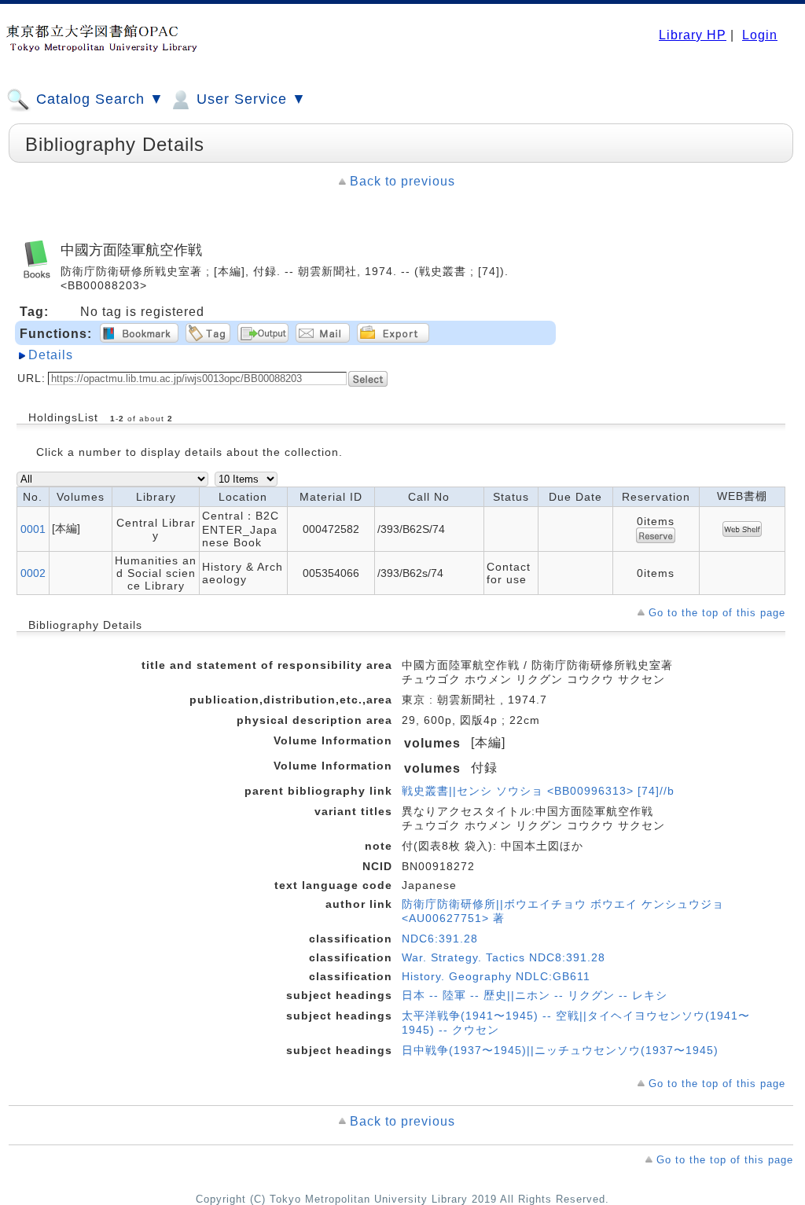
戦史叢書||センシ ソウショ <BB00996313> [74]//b (538, 790)
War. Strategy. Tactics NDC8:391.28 (503, 957)
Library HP (692, 35)
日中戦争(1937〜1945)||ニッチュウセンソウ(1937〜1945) (560, 1050)
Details (50, 355)
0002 (33, 573)
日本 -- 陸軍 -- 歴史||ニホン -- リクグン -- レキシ (534, 995)
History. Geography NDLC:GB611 (496, 976)
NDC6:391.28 (440, 938)
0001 (33, 529)
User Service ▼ (249, 99)
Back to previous (402, 181)
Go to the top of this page (717, 613)
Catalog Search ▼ (97, 99)
